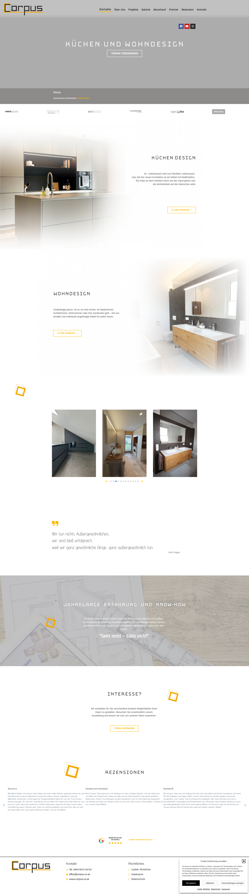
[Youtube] (187, 26)
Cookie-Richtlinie (203, 889)
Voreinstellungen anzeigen (233, 883)
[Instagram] (192, 26)
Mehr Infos (83, 98)
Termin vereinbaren (124, 53)
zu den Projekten (180, 210)
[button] (244, 861)
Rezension (188, 9)
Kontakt (201, 9)
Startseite (105, 9)
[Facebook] (181, 26)
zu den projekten (66, 333)
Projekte (133, 9)
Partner (173, 9)
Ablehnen (210, 883)
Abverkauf (159, 9)
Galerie (145, 9)
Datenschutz (215, 889)
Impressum (226, 889)
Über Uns (119, 9)
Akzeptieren (191, 883)
